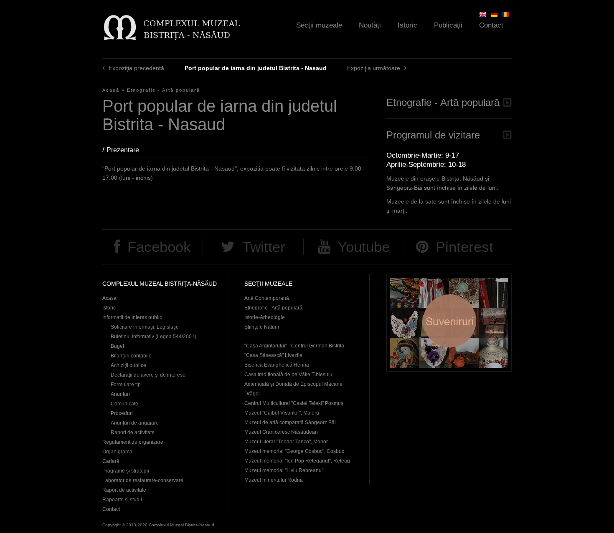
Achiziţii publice (128, 365)
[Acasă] (171, 27)
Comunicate (124, 404)
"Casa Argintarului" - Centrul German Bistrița (294, 346)
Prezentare (127, 149)
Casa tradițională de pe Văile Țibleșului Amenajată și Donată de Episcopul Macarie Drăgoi (293, 384)
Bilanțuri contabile (131, 356)
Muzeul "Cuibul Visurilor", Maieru (281, 413)
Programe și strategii (125, 471)
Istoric (407, 25)
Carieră (110, 461)
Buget (117, 346)
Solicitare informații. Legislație (145, 327)
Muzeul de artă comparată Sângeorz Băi (290, 422)
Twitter (263, 247)
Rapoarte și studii (122, 500)
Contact (491, 25)
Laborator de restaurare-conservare (142, 480)
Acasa (109, 298)
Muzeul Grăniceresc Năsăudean (281, 432)
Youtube (363, 247)
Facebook (159, 247)
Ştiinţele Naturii (261, 327)
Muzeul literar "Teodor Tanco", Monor (286, 442)
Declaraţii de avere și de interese (148, 375)
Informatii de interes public (132, 317)
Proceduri (122, 413)
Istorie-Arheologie (264, 317)
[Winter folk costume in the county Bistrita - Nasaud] (483, 14)
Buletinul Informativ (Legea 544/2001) (153, 336)
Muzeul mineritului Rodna (273, 480)
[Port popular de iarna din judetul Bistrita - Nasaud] (505, 14)
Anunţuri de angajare (135, 423)
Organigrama (117, 452)
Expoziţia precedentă (136, 68)
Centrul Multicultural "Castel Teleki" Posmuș (293, 403)
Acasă (110, 90)
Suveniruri (449, 323)
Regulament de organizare (132, 442)
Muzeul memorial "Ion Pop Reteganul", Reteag (297, 461)
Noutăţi (370, 25)
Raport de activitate (133, 432)
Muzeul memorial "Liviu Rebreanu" (283, 470)
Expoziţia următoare (373, 68)
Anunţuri (120, 394)
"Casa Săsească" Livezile (273, 355)
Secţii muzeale (319, 25)
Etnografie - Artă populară (163, 90)
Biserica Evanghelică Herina (276, 365)
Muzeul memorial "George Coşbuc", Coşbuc (294, 451)
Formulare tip (126, 384)
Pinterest (464, 247)
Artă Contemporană (266, 298)
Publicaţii (448, 25)
